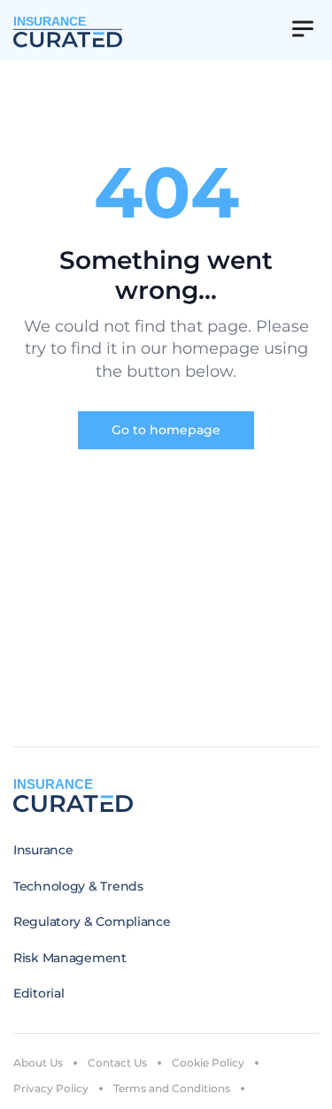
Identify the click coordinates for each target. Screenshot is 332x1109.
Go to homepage (166, 430)
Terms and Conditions (171, 1088)
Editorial (38, 993)
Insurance (43, 850)
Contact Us (117, 1062)
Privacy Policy (51, 1088)
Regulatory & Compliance (92, 921)
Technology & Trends (78, 886)
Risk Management (70, 958)
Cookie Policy (208, 1062)
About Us (38, 1062)
